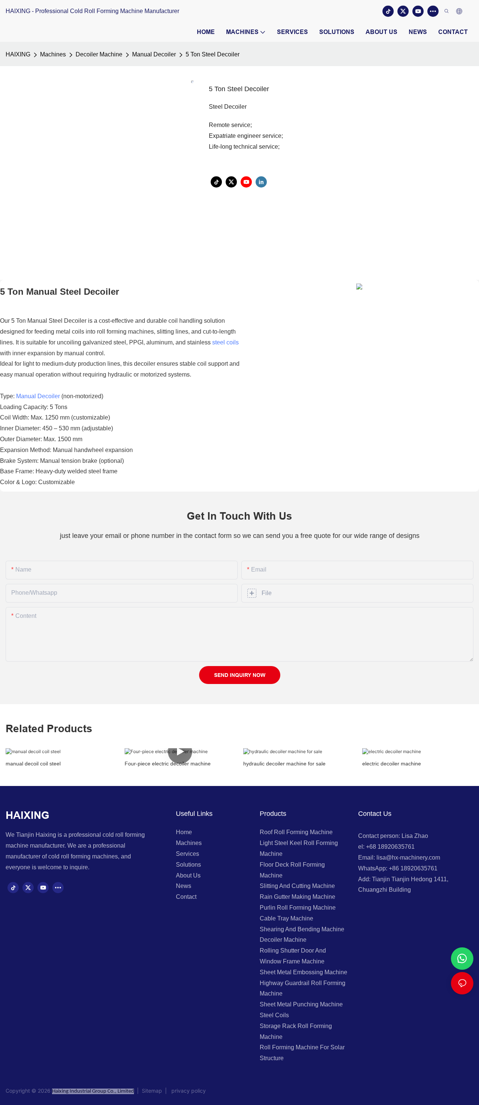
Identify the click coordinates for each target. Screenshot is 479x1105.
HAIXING (18, 54)
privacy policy (187, 1090)
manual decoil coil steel (33, 764)
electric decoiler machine (391, 764)
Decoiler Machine (99, 54)
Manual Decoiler (154, 54)
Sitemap (152, 1090)
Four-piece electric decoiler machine (168, 764)
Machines (53, 54)
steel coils (225, 342)
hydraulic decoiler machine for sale (284, 764)
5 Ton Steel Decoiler (213, 54)
